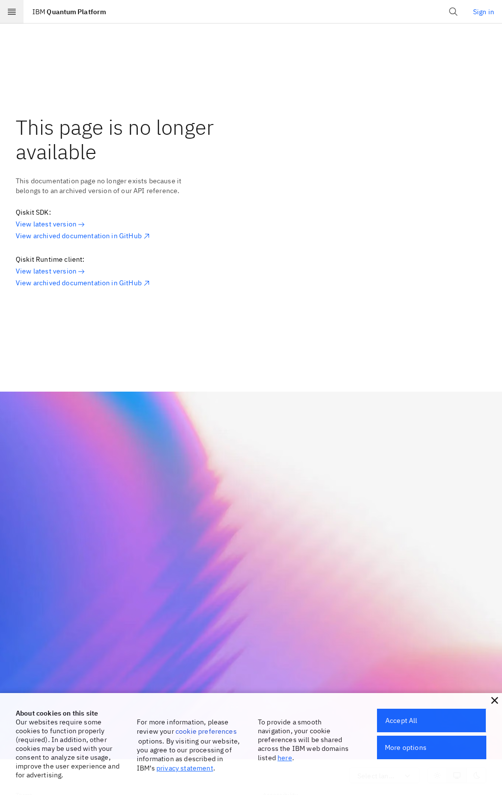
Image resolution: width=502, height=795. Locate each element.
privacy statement (184, 768)
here (284, 757)
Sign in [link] (483, 11)
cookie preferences (206, 731)
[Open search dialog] (453, 12)
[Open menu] (12, 12)
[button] (494, 700)
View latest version (46, 224)
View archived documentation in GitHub (79, 235)
